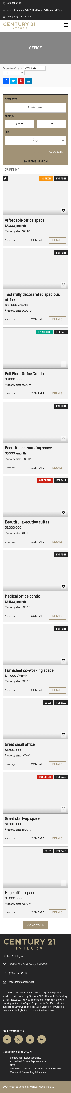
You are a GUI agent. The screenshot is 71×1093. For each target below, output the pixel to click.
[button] (35, 108)
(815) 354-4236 (13, 3)
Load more (35, 925)
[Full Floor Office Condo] (35, 348)
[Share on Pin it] (21, 81)
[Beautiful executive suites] (35, 496)
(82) (11, 68)
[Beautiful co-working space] (35, 422)
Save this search (35, 161)
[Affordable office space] (35, 194)
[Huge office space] (35, 867)
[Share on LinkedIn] (28, 81)
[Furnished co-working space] (35, 644)
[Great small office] (35, 718)
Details (57, 240)
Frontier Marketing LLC (42, 1087)
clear (38, 152)
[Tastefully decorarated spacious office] (35, 268)
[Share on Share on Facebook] (6, 81)
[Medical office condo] (35, 570)
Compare (37, 240)
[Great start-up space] (35, 793)
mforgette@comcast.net (18, 16)
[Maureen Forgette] (18, 26)
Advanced (56, 152)
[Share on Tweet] (13, 81)
